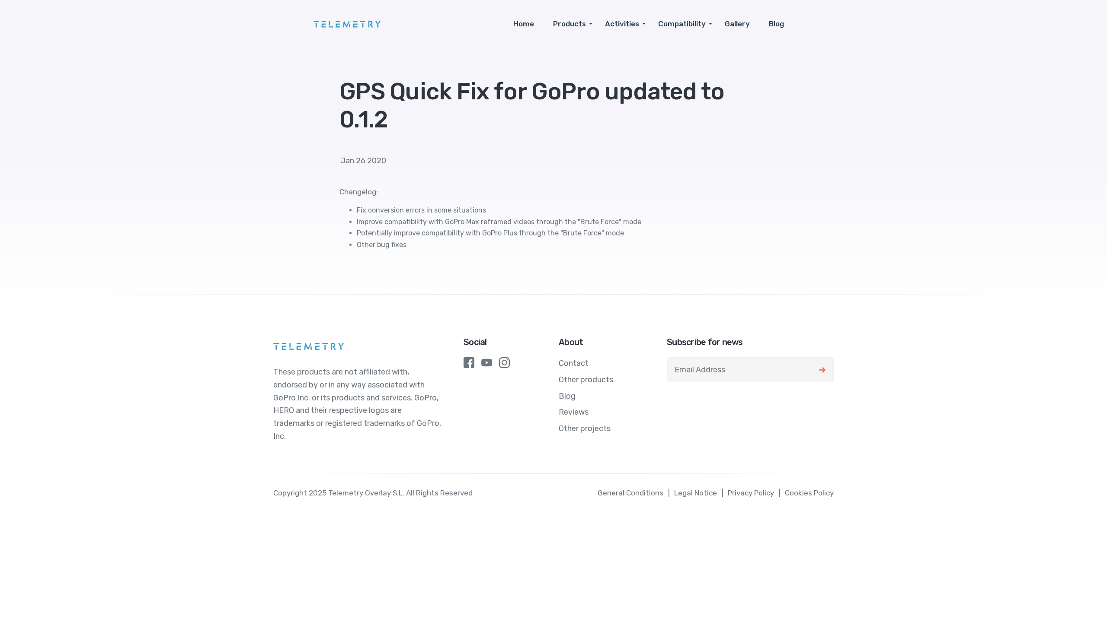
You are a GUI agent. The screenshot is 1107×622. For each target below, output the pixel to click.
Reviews (574, 412)
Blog (776, 23)
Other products (586, 379)
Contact (574, 363)
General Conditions (630, 493)
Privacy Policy (751, 493)
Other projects (585, 428)
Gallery (737, 23)
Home (523, 23)
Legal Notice (695, 493)
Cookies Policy (809, 493)
